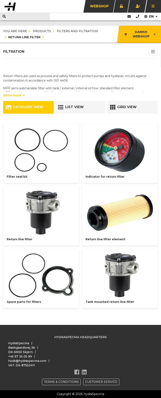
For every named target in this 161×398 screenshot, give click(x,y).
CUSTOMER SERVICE (101, 382)
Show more (12, 95)
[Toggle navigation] (153, 51)
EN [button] (152, 16)
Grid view (127, 107)
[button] (137, 16)
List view (74, 107)
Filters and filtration (77, 31)
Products (41, 31)
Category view (28, 107)
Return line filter (24, 37)
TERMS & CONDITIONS (61, 382)
